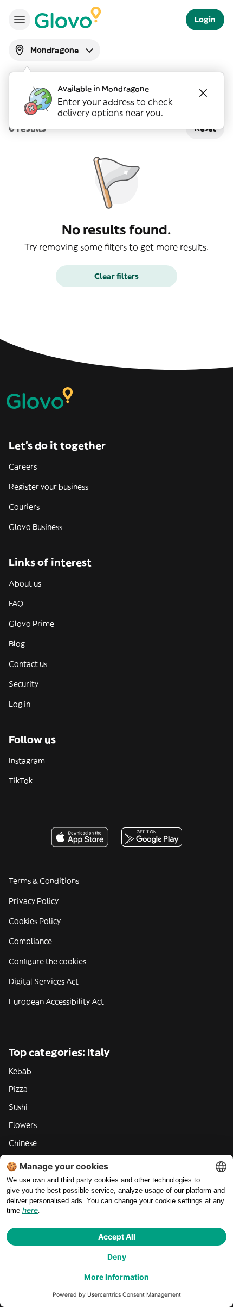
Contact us (28, 664)
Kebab (20, 1071)
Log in (19, 704)
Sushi (18, 1107)
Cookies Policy (35, 921)
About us (25, 583)
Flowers (23, 1125)
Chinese (23, 1143)
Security (23, 684)
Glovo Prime (31, 623)
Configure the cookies (47, 961)
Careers (23, 466)
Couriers (24, 507)
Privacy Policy (34, 901)
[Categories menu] (19, 19)
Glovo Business (35, 527)
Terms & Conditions (44, 881)
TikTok (21, 781)
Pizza (18, 1089)
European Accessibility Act (56, 1001)
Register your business (48, 486)
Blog (17, 644)
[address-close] (203, 93)
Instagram (27, 760)
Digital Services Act (44, 981)
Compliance (30, 941)
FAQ (16, 603)
